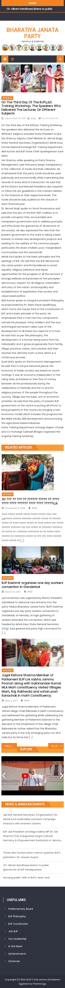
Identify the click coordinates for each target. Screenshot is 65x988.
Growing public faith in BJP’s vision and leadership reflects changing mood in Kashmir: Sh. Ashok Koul (31, 865)
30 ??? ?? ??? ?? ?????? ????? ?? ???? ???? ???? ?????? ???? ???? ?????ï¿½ (30, 501)
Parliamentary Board (20, 909)
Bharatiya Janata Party (33, 33)
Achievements (17, 953)
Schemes (14, 961)
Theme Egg (39, 983)
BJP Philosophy (17, 916)
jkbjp (33, 118)
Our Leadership (17, 939)
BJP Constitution (18, 924)
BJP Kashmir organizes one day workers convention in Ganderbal (32, 585)
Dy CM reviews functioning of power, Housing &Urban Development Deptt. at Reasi (11, 746)
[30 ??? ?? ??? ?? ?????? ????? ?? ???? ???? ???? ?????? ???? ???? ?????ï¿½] (33, 472)
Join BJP (13, 931)
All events (7, 98)
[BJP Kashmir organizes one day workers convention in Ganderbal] (33, 560)
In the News (15, 946)
